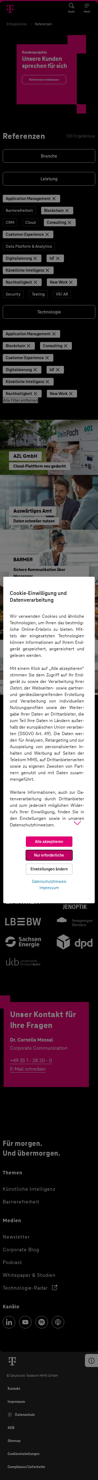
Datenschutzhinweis (49, 881)
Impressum (49, 887)
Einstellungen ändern (49, 869)
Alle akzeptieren (49, 841)
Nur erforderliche (49, 855)
